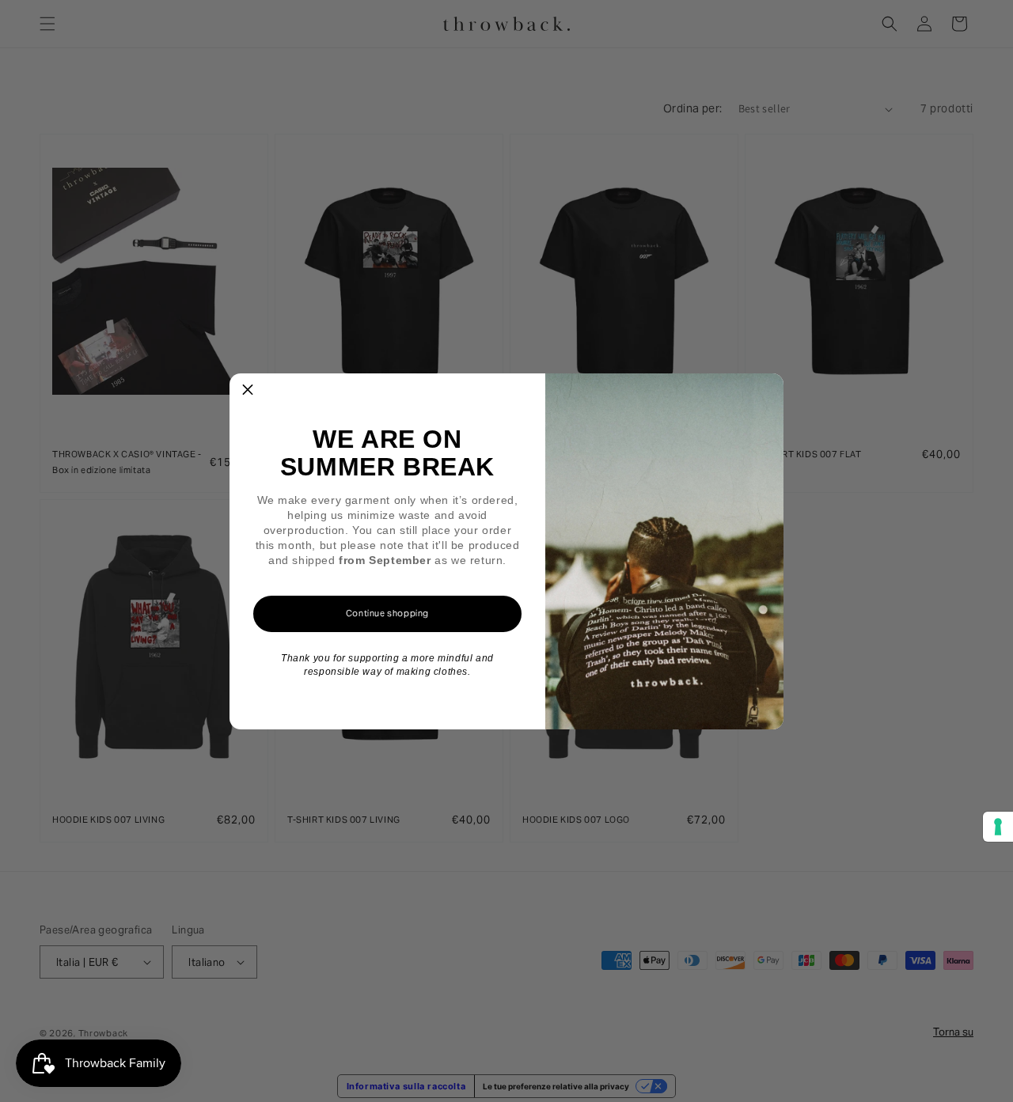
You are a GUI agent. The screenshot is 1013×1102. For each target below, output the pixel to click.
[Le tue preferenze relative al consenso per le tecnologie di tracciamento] (998, 827)
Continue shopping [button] (387, 613)
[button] (247, 391)
